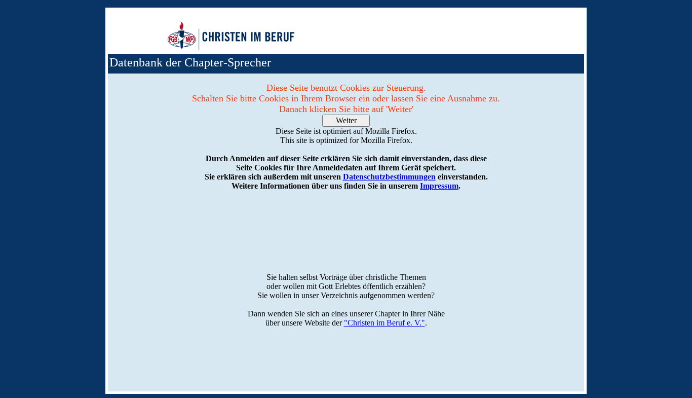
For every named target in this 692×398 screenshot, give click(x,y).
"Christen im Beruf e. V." (384, 322)
